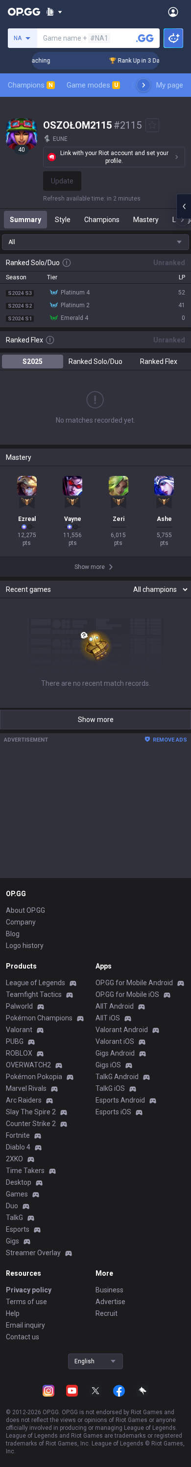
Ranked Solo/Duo (95, 361)
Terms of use (26, 1302)
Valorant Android (122, 1030)
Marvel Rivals (26, 1088)
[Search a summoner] (145, 38)
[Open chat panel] (183, 206)
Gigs (12, 1241)
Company (21, 922)
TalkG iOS (110, 1088)
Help (13, 1313)
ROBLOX (19, 1053)
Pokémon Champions (39, 1018)
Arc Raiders (24, 1100)
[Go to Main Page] (24, 12)
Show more (96, 719)
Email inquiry (25, 1325)
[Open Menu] (173, 12)
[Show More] (54, 12)
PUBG (15, 1041)
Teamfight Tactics (34, 994)
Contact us (22, 1337)
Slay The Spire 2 (31, 1112)
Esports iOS (113, 1112)
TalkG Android (117, 1077)
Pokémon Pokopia (34, 1077)
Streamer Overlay (33, 1253)
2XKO (14, 1159)
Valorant (19, 1030)
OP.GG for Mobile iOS (127, 994)
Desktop (18, 1182)
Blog (13, 934)
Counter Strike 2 (31, 1124)
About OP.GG (25, 910)
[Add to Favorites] (152, 125)
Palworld (19, 1006)
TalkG (14, 1217)
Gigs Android (115, 1053)
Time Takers (25, 1170)
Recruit (107, 1313)
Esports (17, 1229)
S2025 (33, 361)
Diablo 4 (18, 1147)
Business (109, 1290)
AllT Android (115, 1006)
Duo (12, 1206)
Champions (30, 85)
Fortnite (18, 1135)
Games (17, 1194)
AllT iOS (108, 1018)
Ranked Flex (158, 361)
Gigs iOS (108, 1065)
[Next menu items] (143, 85)
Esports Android (120, 1100)
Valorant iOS (115, 1041)
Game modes (92, 85)
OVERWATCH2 (28, 1065)
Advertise (110, 1302)
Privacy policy (28, 1290)
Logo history (25, 945)
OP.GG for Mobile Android (134, 983)
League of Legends (35, 983)
